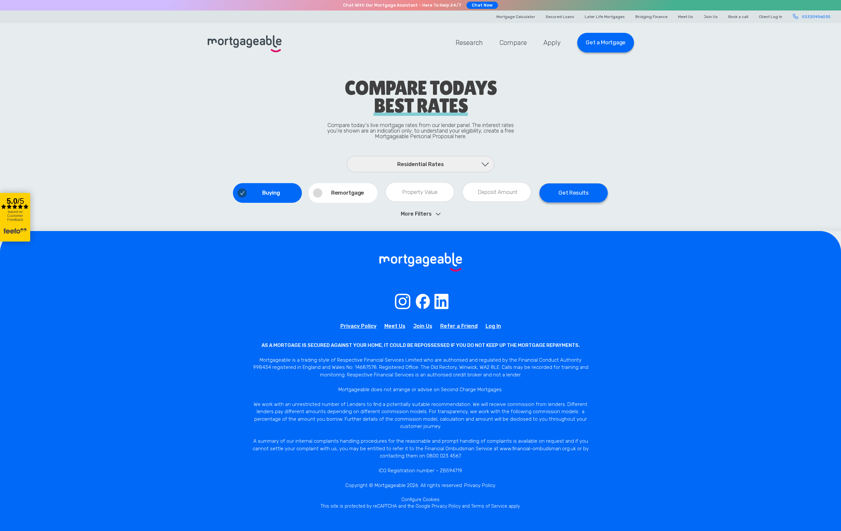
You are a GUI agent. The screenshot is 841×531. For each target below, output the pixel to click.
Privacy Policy (358, 326)
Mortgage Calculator (515, 16)
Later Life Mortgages (605, 16)
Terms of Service (489, 506)
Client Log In (770, 16)
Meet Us (685, 16)
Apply (552, 42)
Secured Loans (560, 16)
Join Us (711, 16)
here (460, 136)
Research (469, 42)
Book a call (738, 16)
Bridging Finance (651, 16)
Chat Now (482, 5)
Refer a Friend (459, 326)
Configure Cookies (420, 499)
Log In (493, 326)
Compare (513, 42)
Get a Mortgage (605, 42)
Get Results (573, 192)
